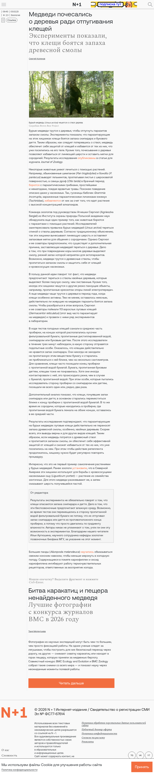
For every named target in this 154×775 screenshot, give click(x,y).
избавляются (53, 200)
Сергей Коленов (37, 58)
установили (79, 468)
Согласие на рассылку (93, 737)
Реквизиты (88, 741)
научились (87, 551)
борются (34, 185)
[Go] (4, 4)
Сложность (9, 755)
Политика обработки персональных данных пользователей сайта (114, 724)
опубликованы (87, 158)
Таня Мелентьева (37, 631)
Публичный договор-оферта (97, 729)
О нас (5, 750)
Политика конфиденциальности (19, 769)
